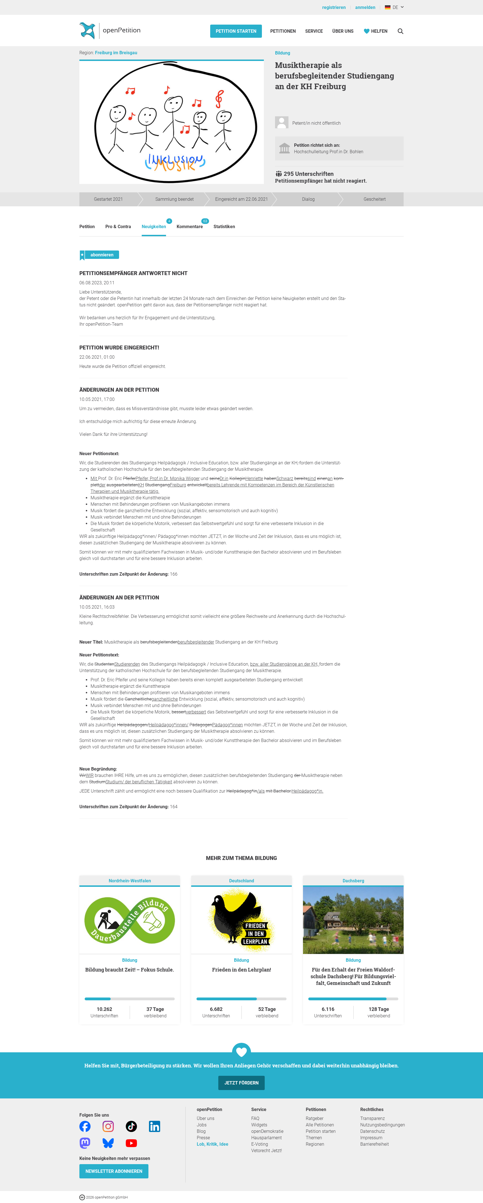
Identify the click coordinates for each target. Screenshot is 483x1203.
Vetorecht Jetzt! (266, 1150)
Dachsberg (353, 880)
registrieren (334, 7)
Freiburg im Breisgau (116, 52)
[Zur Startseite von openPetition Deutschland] (110, 30)
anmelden (365, 7)
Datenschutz (372, 1131)
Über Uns (343, 31)
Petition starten (236, 31)
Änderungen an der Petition (119, 390)
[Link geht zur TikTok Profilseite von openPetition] (131, 1126)
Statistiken (224, 226)
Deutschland (241, 880)
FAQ (255, 1118)
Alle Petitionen (320, 1125)
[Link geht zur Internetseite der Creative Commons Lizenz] (82, 1197)
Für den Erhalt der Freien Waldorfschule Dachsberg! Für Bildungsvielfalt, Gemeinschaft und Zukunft (353, 976)
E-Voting (259, 1144)
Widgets (259, 1125)
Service (314, 31)
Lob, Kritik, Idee (212, 1144)
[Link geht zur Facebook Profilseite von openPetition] (85, 1126)
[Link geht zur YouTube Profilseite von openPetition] (131, 1142)
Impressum (371, 1137)
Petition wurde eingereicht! (119, 347)
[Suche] (400, 31)
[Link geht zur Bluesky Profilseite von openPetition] (108, 1142)
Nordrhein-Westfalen (130, 880)
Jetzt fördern (241, 1083)
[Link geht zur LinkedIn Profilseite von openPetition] (154, 1126)
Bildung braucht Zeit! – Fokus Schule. (129, 969)
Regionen (315, 1144)
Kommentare (190, 224)
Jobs (202, 1125)
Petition (87, 226)
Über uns (205, 1118)
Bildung (282, 53)
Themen (314, 1137)
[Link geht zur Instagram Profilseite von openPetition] (108, 1126)
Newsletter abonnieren (114, 1171)
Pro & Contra (118, 226)
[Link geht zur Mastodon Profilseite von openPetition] (85, 1142)
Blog (201, 1131)
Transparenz (372, 1118)
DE (394, 7)
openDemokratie (267, 1131)
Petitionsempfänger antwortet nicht (133, 273)
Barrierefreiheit (374, 1144)
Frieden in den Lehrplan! (241, 969)
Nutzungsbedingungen (382, 1125)
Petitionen (283, 31)
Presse (203, 1137)
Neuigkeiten (154, 224)
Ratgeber (314, 1118)
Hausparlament (266, 1137)
